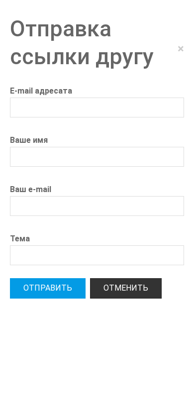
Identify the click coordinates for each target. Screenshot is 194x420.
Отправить (47, 288)
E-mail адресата (41, 91)
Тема (20, 238)
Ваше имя (29, 140)
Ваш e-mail (30, 189)
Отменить (125, 288)
